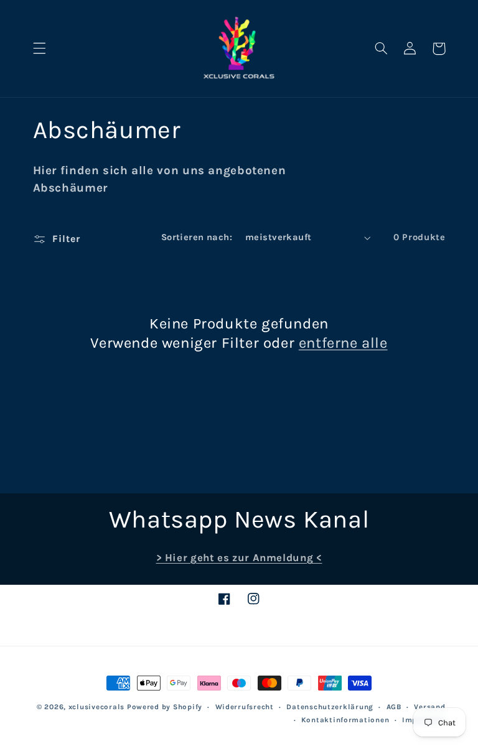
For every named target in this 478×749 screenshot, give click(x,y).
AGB (394, 706)
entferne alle (343, 342)
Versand (429, 706)
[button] (39, 48)
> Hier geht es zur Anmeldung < (239, 558)
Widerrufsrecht (244, 706)
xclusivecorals (96, 706)
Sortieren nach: (196, 237)
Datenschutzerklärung (329, 706)
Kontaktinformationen (345, 719)
